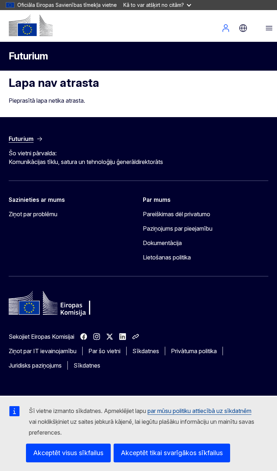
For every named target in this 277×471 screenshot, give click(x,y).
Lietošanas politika (167, 257)
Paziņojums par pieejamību (177, 228)
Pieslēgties (226, 28)
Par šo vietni (104, 351)
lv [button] (243, 28)
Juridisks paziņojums (35, 365)
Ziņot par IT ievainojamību (42, 351)
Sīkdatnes (145, 351)
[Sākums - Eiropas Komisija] (31, 25)
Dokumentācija (162, 242)
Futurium (28, 56)
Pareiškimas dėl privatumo (176, 214)
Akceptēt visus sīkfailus (68, 453)
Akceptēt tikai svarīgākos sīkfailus (172, 453)
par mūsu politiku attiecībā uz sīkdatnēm (199, 410)
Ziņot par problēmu (33, 214)
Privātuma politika (194, 351)
